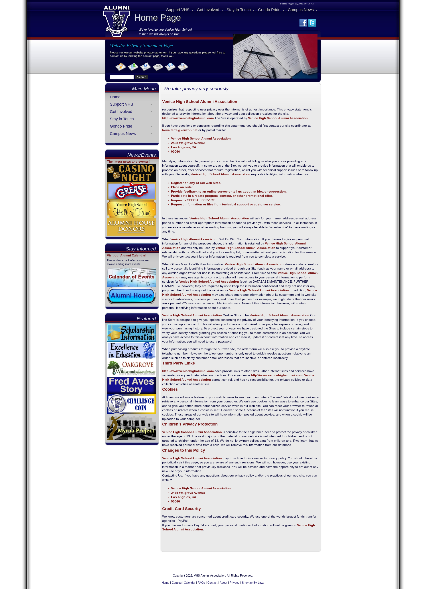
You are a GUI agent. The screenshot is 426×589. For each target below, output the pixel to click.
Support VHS (121, 104)
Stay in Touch (122, 119)
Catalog (176, 582)
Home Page (157, 17)
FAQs (201, 582)
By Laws (258, 582)
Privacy (234, 582)
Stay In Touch (239, 10)
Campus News (123, 133)
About (223, 582)
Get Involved (121, 111)
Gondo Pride (121, 126)
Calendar (189, 582)
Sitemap (247, 582)
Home (115, 97)
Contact (212, 582)
